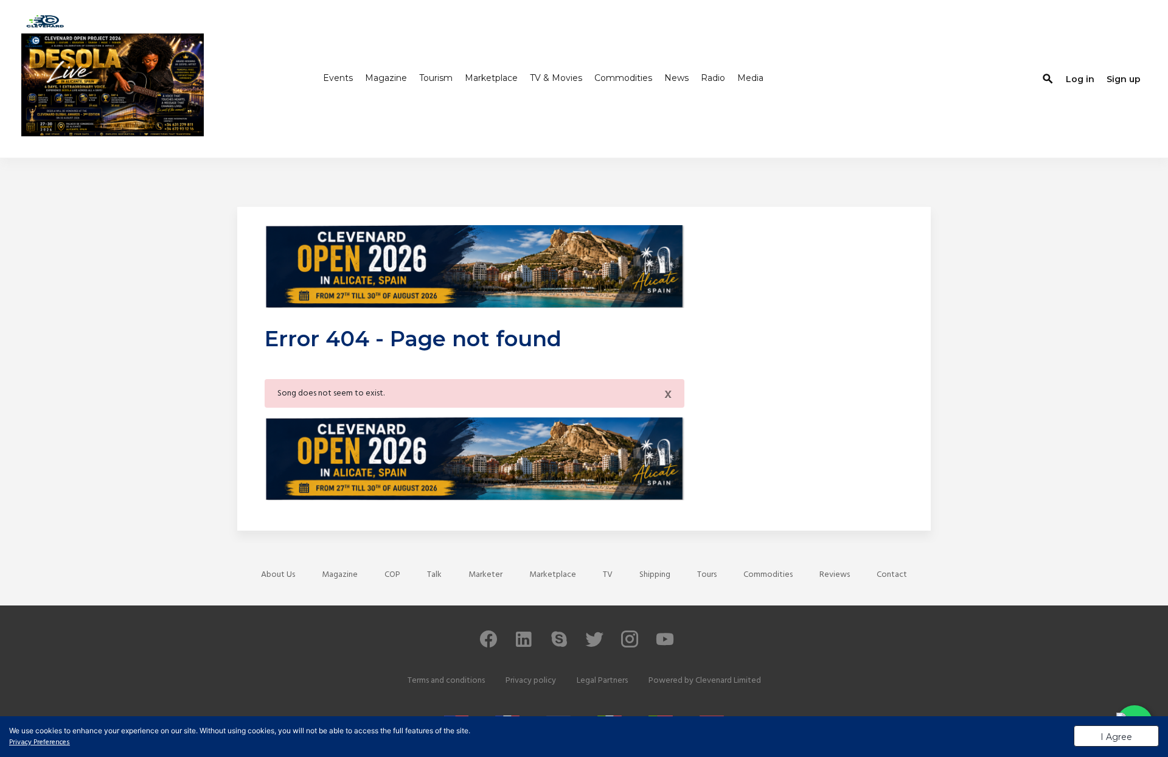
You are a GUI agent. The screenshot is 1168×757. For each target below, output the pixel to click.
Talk (434, 575)
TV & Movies (556, 77)
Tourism (436, 77)
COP (392, 575)
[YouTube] (665, 645)
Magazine (386, 77)
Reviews (834, 575)
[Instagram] (629, 645)
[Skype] (559, 645)
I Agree (1116, 736)
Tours (707, 575)
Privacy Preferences (39, 742)
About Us (278, 575)
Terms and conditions (446, 681)
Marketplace (491, 77)
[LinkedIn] (523, 645)
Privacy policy (531, 681)
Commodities (623, 77)
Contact (892, 575)
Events (338, 77)
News (676, 77)
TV (608, 575)
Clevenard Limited (728, 681)
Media (750, 77)
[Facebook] (488, 645)
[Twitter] (594, 645)
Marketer (485, 575)
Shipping (654, 575)
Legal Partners (602, 681)
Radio (713, 77)
